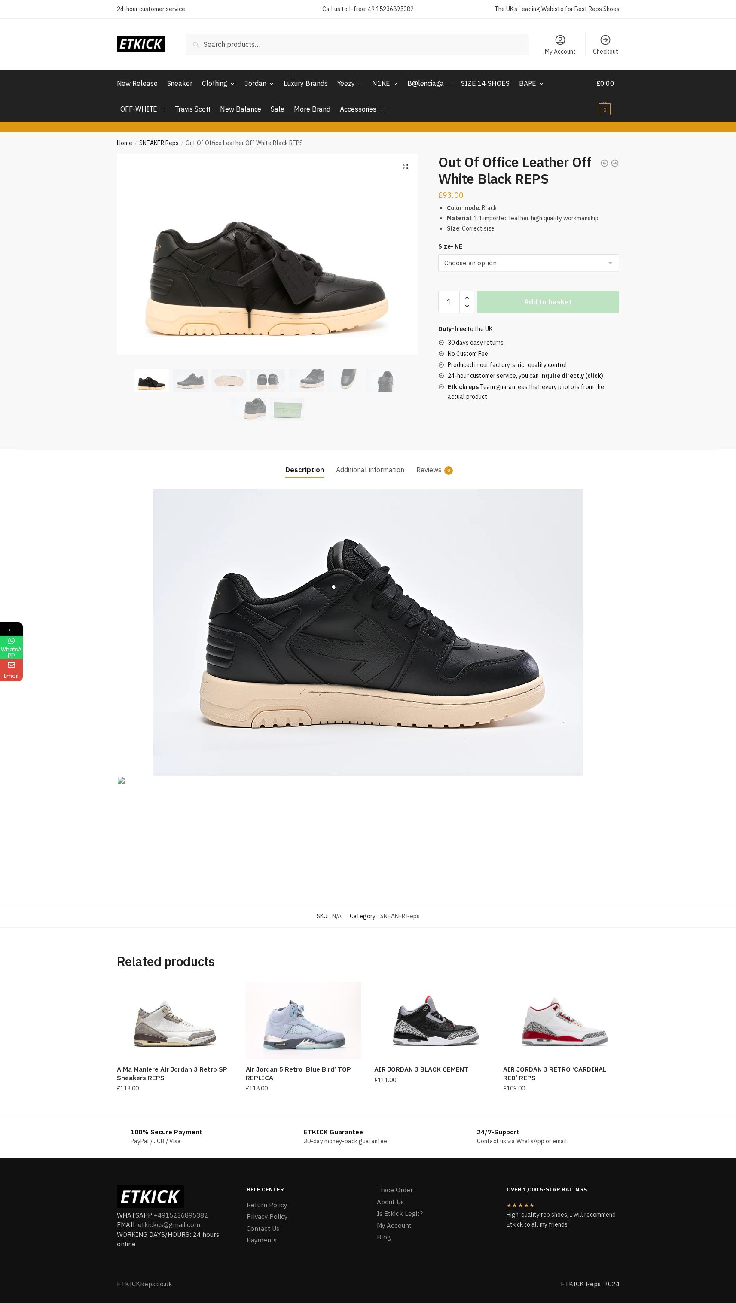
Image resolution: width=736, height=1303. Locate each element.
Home (124, 143)
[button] (405, 166)
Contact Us (263, 1228)
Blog (384, 1237)
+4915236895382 (181, 1215)
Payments (262, 1240)
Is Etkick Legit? (400, 1213)
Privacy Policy (267, 1216)
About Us (390, 1202)
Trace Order (395, 1190)
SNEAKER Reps (159, 143)
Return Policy (267, 1205)
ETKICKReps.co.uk (144, 1284)
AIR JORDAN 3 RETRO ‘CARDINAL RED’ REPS (554, 1073)
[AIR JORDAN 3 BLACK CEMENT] (432, 1020)
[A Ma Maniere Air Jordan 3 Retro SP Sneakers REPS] (175, 1020)
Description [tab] (304, 469)
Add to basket (548, 302)
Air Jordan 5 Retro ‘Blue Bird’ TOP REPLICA (298, 1073)
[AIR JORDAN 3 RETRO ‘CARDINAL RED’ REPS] (561, 1020)
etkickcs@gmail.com (169, 1225)
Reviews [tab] (429, 469)
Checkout (605, 51)
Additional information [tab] (370, 469)
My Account (560, 51)
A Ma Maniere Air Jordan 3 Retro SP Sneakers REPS (172, 1073)
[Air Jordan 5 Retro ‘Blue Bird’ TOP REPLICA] (304, 1020)
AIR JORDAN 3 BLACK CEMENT (421, 1069)
